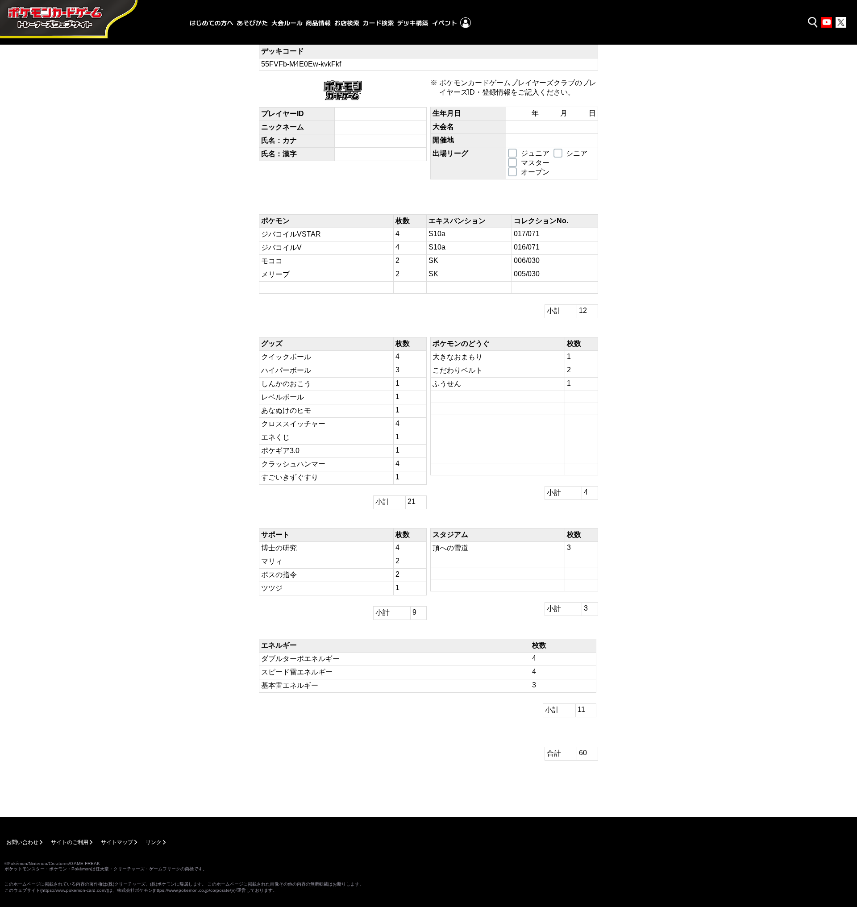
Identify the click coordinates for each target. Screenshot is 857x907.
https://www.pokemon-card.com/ (74, 890)
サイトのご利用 (69, 842)
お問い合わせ (22, 842)
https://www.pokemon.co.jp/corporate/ (192, 890)
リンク (154, 842)
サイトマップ (117, 842)
